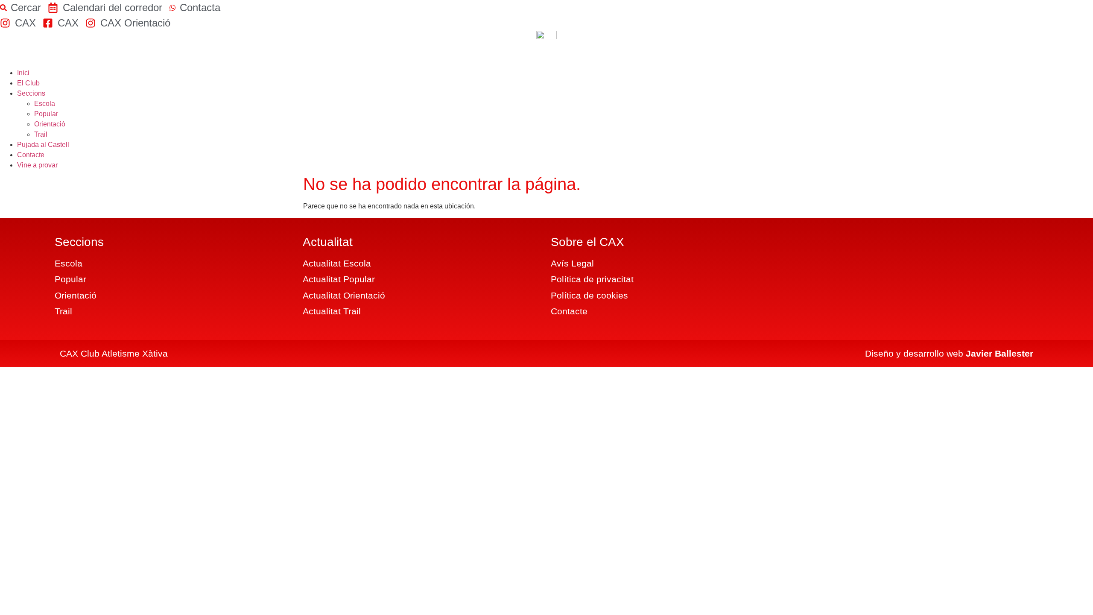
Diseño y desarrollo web (949, 353)
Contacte (30, 154)
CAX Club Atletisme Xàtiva (114, 353)
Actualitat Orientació (344, 295)
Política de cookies (589, 295)
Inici (23, 72)
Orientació (49, 124)
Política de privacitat (592, 279)
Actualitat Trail (332, 311)
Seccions (31, 93)
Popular (46, 113)
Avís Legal (572, 263)
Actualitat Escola (337, 263)
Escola (44, 103)
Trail (40, 134)
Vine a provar (37, 165)
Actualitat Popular (339, 279)
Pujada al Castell (43, 144)
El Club (28, 83)
